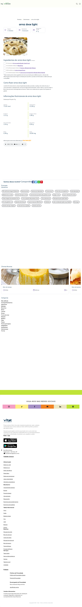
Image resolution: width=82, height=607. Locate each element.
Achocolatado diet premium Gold (30, 198)
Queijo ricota (56, 194)
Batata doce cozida (7, 194)
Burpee (5, 490)
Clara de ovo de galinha (62, 191)
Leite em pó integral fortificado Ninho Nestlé (32, 72)
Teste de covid (7, 562)
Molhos (3, 318)
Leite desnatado (75, 191)
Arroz (5, 510)
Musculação (7, 499)
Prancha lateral (7, 493)
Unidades (6, 565)
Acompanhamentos (6, 302)
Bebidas (3, 306)
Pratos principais (6, 324)
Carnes (3, 311)
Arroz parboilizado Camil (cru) (21, 63)
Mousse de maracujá (9, 540)
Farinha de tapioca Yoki (21, 194)
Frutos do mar (5, 315)
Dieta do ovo (7, 467)
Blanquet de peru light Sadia (60, 198)
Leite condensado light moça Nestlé (61, 202)
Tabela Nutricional (9, 507)
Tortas (3, 331)
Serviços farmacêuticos (9, 556)
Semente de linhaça (20, 202)
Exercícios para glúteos (9, 504)
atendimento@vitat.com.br (12, 453)
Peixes (3, 322)
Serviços (6, 550)
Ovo (5, 519)
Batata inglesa (7, 516)
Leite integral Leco (20, 70)
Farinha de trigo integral (9, 205)
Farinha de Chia (36, 205)
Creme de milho (7, 537)
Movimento (7, 484)
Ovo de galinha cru (7, 202)
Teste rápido (6, 553)
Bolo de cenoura (8, 534)
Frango (5, 527)
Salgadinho (4, 325)
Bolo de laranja (7, 543)
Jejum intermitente (8, 479)
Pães (2, 320)
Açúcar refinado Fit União (69, 194)
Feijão (5, 513)
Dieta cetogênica (8, 470)
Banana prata (24, 191)
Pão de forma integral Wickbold (10, 191)
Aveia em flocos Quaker (23, 205)
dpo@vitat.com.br (14, 587)
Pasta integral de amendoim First (11, 198)
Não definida (4, 301)
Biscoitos (3, 308)
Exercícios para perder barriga (11, 502)
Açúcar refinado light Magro (28, 68)
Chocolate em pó (46, 198)
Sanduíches (4, 327)
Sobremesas (26, 19)
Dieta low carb (7, 465)
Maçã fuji (20, 65)
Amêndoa (47, 202)
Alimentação (7, 462)
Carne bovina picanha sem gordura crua (40, 194)
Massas (3, 316)
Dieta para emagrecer (9, 476)
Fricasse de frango (8, 549)
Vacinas (5, 559)
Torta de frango (7, 546)
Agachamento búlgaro (9, 487)
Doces (2, 313)
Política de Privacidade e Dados (17, 575)
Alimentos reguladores (9, 482)
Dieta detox (6, 473)
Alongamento (7, 496)
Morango (76, 202)
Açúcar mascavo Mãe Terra (35, 202)
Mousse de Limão (8, 532)
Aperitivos (4, 304)
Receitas (19, 19)
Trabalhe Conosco (9, 456)
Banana (5, 524)
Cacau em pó (49, 191)
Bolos (2, 309)
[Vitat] (5, 2)
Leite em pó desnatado (37, 191)
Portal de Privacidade (15, 578)
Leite (5, 521)
